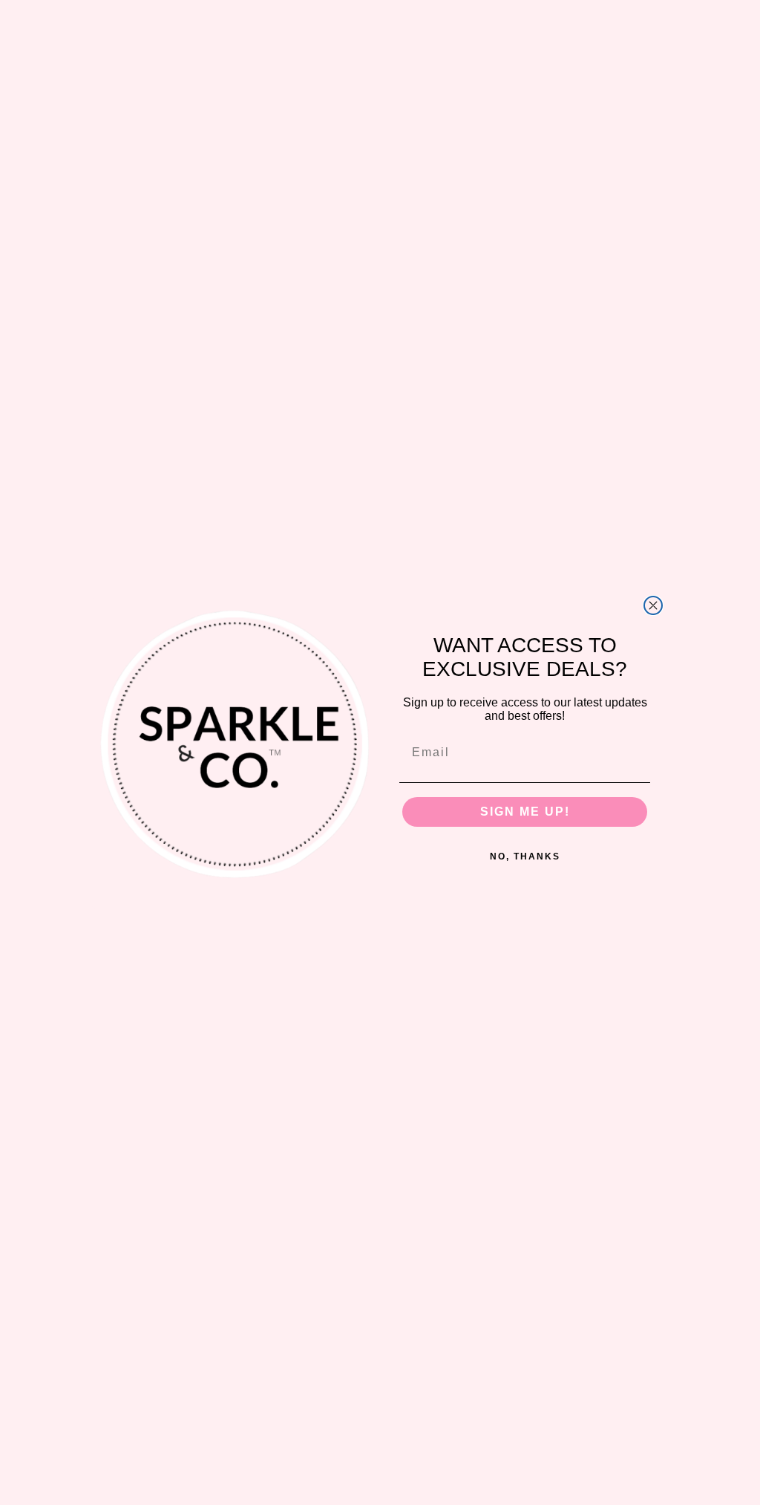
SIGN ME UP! (525, 811)
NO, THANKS (525, 856)
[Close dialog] (653, 605)
